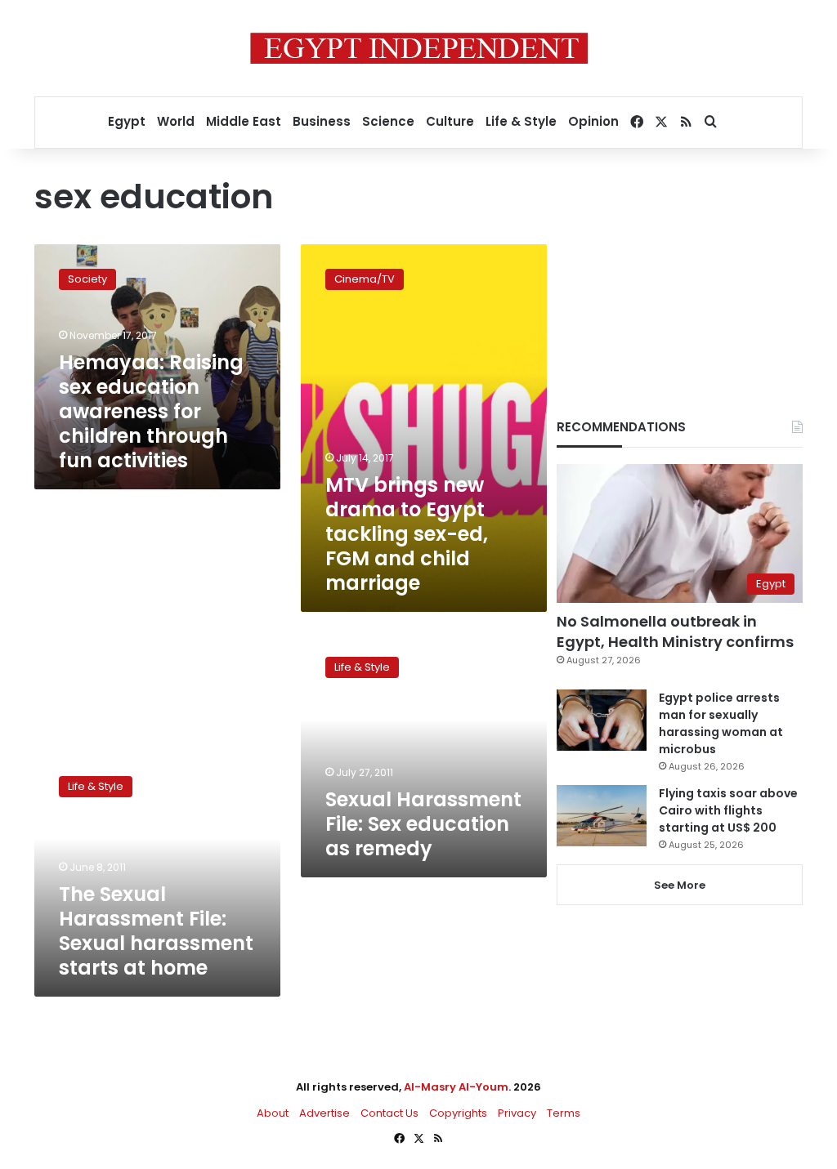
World (176, 121)
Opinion (593, 121)
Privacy (517, 1113)
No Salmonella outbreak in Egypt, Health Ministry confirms (675, 631)
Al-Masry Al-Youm (456, 1087)
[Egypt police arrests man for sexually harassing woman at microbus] (602, 720)
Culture (450, 121)
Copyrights (458, 1113)
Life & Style (521, 121)
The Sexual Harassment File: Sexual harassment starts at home (156, 931)
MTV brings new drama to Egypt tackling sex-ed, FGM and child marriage (406, 533)
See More (679, 885)
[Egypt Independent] (419, 48)
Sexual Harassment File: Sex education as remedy (423, 824)
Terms (563, 1113)
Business (322, 121)
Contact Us (389, 1113)
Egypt (126, 121)
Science (388, 121)
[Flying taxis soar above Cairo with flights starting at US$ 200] (602, 815)
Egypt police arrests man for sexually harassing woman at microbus (721, 723)
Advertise (324, 1113)
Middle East (243, 121)
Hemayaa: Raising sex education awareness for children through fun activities (151, 411)
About (273, 1113)
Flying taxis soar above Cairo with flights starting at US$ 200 (728, 810)
